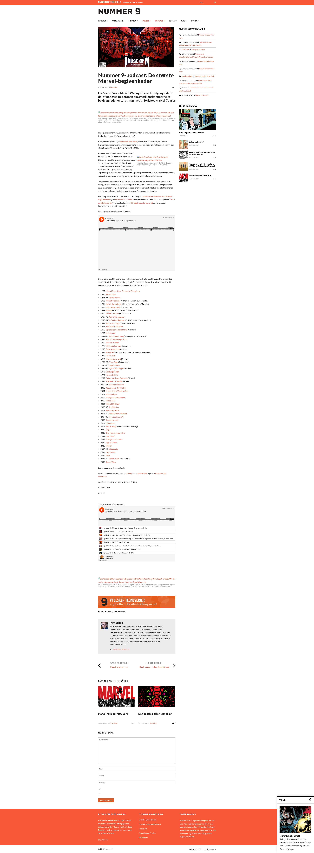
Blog (183, 21)
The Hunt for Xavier (113, 381)
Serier (172, 21)
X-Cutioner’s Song (116, 336)
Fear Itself (109, 436)
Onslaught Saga (112, 372)
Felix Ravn (185, 50)
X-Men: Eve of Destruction (116, 391)
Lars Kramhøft (187, 76)
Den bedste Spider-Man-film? (155, 713)
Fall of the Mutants (113, 304)
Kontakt (195, 21)
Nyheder (102, 21)
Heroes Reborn (111, 375)
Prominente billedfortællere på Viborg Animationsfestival (202, 165)
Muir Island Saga (112, 323)
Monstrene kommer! (119, 667)
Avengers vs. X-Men (113, 439)
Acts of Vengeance (116, 317)
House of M (110, 401)
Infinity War (110, 333)
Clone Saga (113, 362)
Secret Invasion (111, 420)
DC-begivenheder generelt (142, 203)
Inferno (108, 310)
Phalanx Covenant (113, 359)
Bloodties (109, 352)
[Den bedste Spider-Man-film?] (156, 706)
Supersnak (159, 473)
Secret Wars (110, 294)
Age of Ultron (111, 442)
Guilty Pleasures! (202, 95)
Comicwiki (143, 829)
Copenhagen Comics (147, 833)
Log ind (194, 849)
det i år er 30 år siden (128, 141)
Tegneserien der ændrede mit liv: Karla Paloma (202, 153)
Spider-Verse (113, 459)
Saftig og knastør (198, 50)
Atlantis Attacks (112, 314)
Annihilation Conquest (117, 414)
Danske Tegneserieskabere (150, 824)
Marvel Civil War (112, 404)
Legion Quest (114, 365)
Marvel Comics (106, 612)
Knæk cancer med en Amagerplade (154, 667)
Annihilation (113, 407)
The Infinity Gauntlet (114, 326)
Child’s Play (110, 355)
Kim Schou (113, 87)
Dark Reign (110, 423)
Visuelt (146, 21)
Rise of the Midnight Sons (116, 339)
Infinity (108, 446)
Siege (107, 430)
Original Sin (110, 452)
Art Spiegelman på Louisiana (191, 133)
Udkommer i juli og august (133, 2)
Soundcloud (142, 473)
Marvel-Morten (119, 612)
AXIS (107, 455)
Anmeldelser (117, 21)
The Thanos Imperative (115, 433)
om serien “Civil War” (123, 199)
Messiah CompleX (115, 417)
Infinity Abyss (111, 394)
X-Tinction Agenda (116, 320)
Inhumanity (113, 449)
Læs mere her (103, 840)
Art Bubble (143, 837)
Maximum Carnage (113, 346)
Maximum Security (116, 385)
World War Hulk (112, 410)
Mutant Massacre (112, 301)
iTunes (129, 473)
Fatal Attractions (112, 349)
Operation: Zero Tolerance (116, 378)
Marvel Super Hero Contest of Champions (122, 291)
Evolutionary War (112, 307)
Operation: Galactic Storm (116, 330)
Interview (131, 21)
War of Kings (111, 426)
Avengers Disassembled (115, 397)
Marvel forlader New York (113, 713)
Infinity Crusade (112, 343)
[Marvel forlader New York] (116, 706)
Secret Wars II (114, 297)
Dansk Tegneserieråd (147, 820)
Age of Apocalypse (116, 368)
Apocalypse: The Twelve (115, 388)
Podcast (159, 21)
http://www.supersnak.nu (121, 650)
